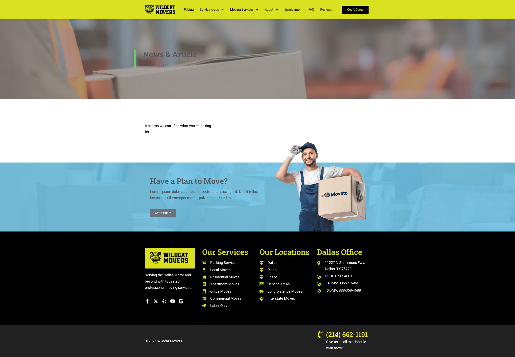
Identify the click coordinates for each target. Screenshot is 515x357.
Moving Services (241, 9)
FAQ (311, 9)
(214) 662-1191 (347, 334)
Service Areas (209, 9)
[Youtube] (172, 301)
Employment (293, 9)
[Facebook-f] (147, 301)
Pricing (189, 9)
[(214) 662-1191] (320, 334)
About (269, 9)
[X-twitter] (155, 301)
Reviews (326, 9)
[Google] (181, 301)
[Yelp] (164, 301)
